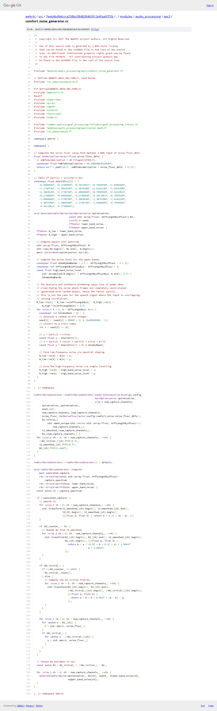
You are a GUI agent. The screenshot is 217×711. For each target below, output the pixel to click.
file (95, 29)
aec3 (167, 16)
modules (126, 16)
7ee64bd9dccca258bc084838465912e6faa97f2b (79, 16)
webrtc (30, 16)
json (211, 705)
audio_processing (148, 16)
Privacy (30, 705)
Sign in (210, 5)
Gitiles (20, 705)
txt (203, 705)
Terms (39, 705)
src (41, 16)
